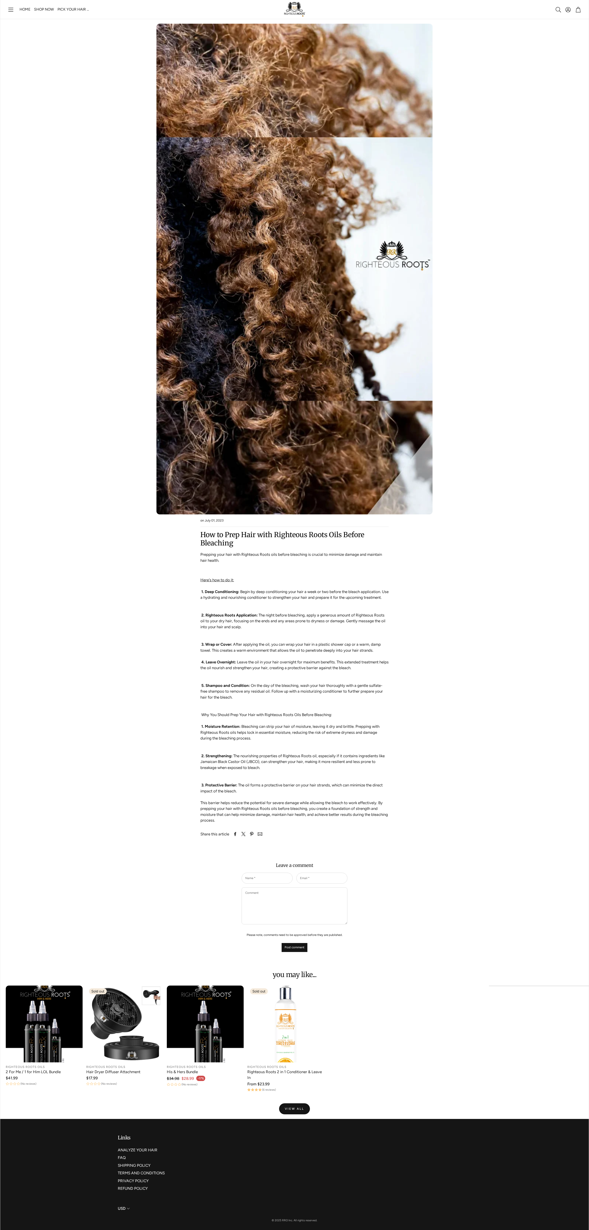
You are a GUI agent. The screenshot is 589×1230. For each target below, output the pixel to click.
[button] (11, 9)
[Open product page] (44, 1024)
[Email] (260, 834)
